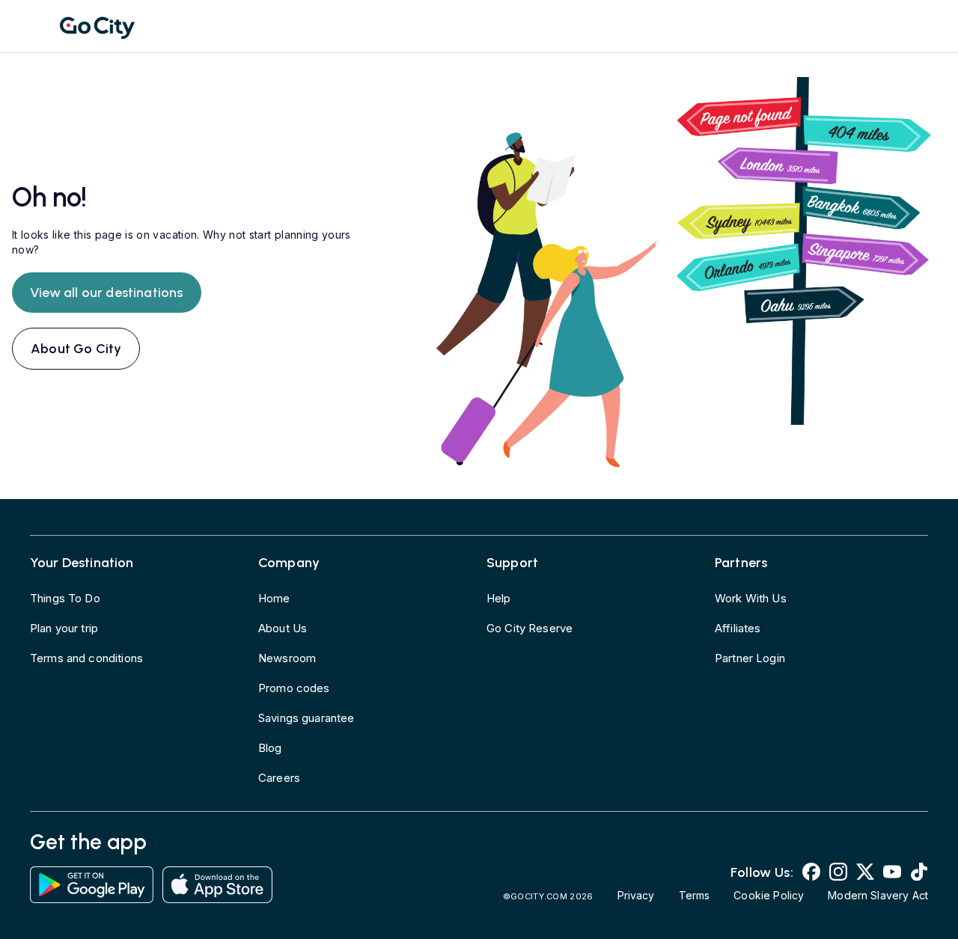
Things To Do (65, 598)
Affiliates (738, 628)
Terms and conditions (86, 658)
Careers (279, 778)
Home (274, 598)
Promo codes (294, 688)
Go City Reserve (529, 628)
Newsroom (287, 658)
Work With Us (751, 598)
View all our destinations (106, 292)
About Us (282, 628)
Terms (694, 895)
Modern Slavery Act (878, 895)
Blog (270, 748)
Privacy (636, 895)
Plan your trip (64, 628)
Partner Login (750, 658)
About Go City (76, 348)
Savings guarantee (306, 718)
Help (498, 598)
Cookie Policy (768, 895)
